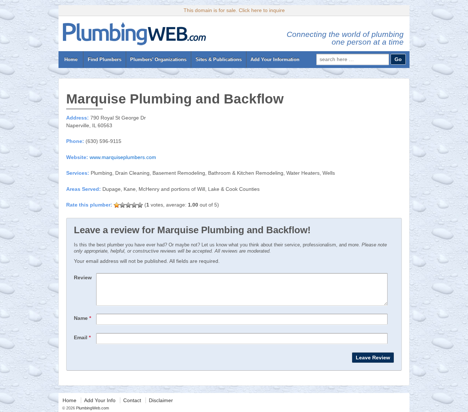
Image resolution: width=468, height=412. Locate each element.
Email (82, 337)
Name (82, 318)
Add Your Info (100, 400)
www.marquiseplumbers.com (123, 157)
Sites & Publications (219, 59)
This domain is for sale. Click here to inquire (234, 10)
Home (71, 59)
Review (83, 277)
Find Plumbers (104, 59)
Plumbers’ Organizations (158, 59)
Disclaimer (161, 400)
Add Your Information (274, 59)
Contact (132, 400)
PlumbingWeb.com (92, 408)
